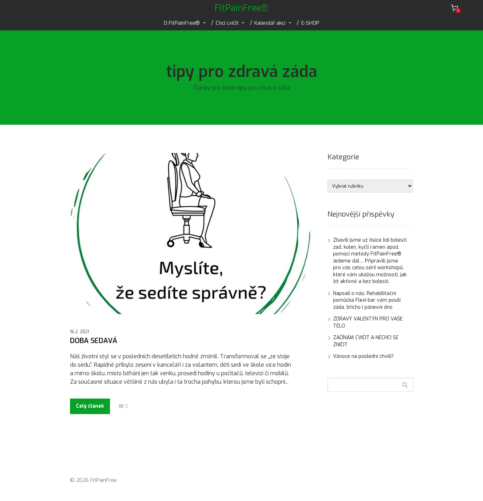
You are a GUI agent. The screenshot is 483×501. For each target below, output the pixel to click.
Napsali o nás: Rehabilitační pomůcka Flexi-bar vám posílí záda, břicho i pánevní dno (367, 300)
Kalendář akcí (269, 22)
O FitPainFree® (182, 22)
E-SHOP (310, 22)
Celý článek (90, 406)
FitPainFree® (241, 8)
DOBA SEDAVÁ (93, 341)
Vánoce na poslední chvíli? (363, 356)
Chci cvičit (227, 22)
